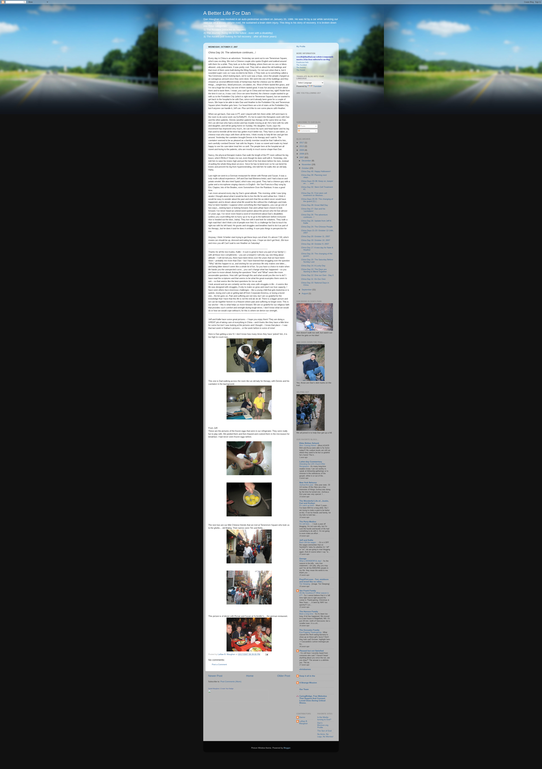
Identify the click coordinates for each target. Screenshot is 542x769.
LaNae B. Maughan (303, 722)
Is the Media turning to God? (324, 718)
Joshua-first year (306, 485)
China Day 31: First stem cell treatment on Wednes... (314, 194)
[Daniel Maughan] (238, 701)
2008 (302, 154)
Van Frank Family (307, 591)
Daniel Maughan (213, 688)
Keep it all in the (307, 676)
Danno (302, 717)
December (307, 161)
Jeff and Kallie (306, 540)
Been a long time (306, 614)
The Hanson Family (308, 612)
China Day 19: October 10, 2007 (315, 240)
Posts (302, 126)
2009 (302, 150)
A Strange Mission (308, 683)
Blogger (287, 748)
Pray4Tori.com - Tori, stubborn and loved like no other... (314, 580)
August (305, 293)
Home (249, 675)
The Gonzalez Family (309, 630)
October (306, 168)
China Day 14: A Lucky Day (313, 266)
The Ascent (300, 70)
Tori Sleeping (305, 584)
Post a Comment (219, 664)
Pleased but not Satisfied (311, 651)
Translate (317, 86)
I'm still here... (305, 524)
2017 (302, 143)
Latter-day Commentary (310, 462)
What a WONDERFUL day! (310, 561)
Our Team (304, 689)
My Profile (300, 46)
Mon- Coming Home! (308, 445)
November (307, 164)
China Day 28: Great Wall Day (314, 205)
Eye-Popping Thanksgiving (310, 632)
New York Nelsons (308, 483)
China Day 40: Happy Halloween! (316, 171)
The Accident (301, 65)
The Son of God (324, 731)
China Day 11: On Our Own (313, 279)
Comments (305, 131)
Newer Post (215, 675)
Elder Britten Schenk (309, 443)
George (302, 559)
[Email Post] (267, 654)
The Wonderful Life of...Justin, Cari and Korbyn (314, 502)
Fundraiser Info (302, 62)
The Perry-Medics (307, 522)
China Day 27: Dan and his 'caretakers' (313, 210)
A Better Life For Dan (227, 13)
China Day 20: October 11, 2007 (315, 236)
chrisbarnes (305, 669)
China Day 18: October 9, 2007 (315, 244)
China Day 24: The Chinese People (317, 227)
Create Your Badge (226, 688)
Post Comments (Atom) (230, 682)
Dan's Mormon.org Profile (322, 725)
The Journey (301, 67)
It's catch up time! (307, 505)
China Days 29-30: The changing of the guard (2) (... (317, 200)
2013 (302, 146)
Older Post (283, 675)
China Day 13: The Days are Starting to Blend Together (314, 270)
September (307, 290)
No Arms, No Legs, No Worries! (325, 735)
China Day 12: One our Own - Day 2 (317, 275)
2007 (302, 157)
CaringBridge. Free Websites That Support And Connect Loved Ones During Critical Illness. (313, 699)
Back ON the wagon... (308, 542)
